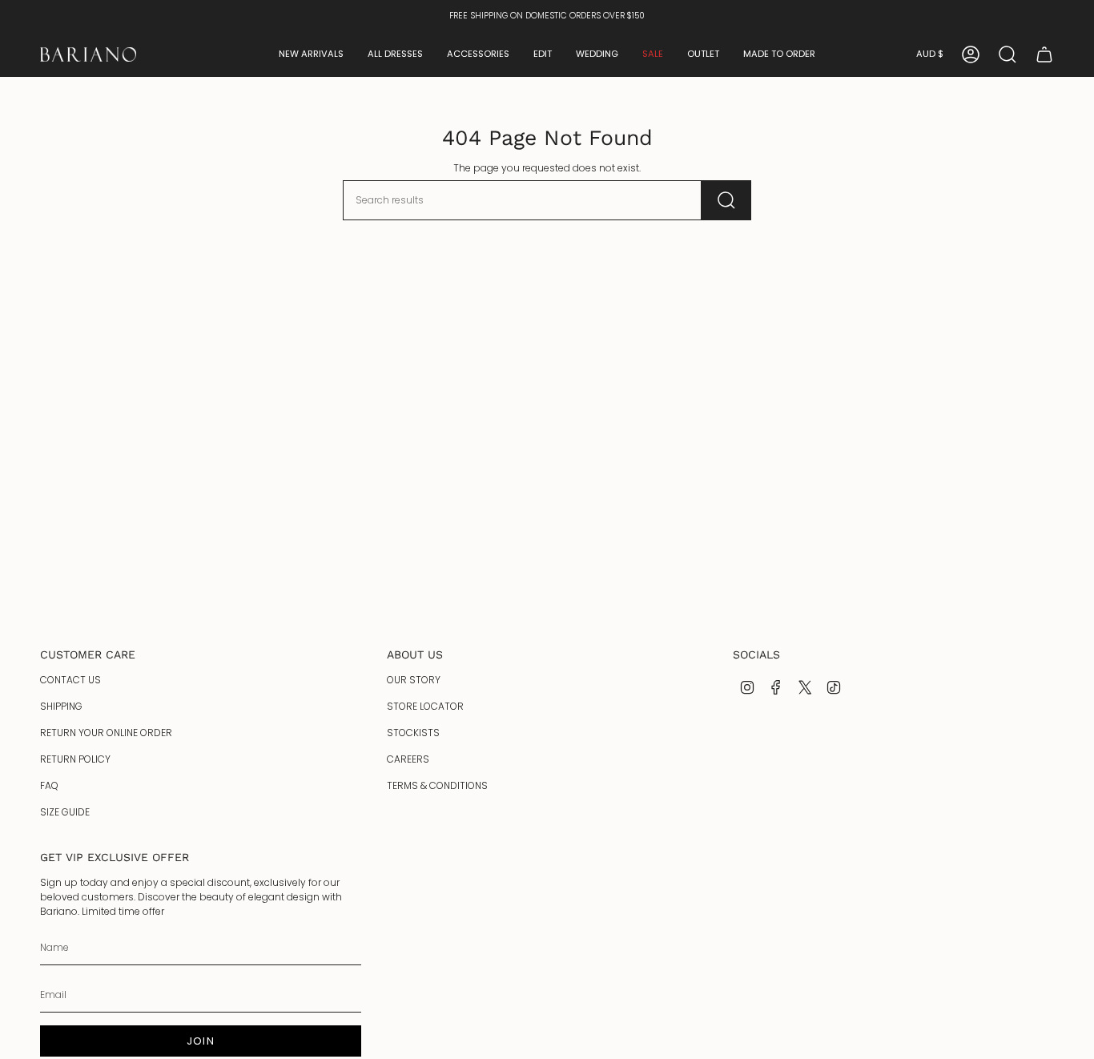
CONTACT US (70, 680)
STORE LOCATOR (425, 706)
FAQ (49, 785)
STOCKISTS (413, 732)
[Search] (726, 200)
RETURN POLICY (75, 759)
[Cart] (1044, 54)
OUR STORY (413, 680)
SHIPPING (61, 706)
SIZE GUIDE (65, 812)
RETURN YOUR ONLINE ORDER (106, 732)
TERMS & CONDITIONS (437, 785)
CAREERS (408, 759)
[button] (311, 54)
